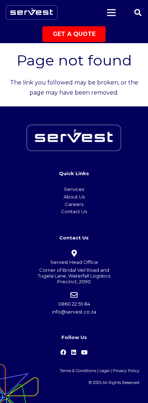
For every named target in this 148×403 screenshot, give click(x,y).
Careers (74, 204)
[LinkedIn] (73, 352)
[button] (138, 12)
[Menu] (111, 13)
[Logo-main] (31, 12)
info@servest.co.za (74, 312)
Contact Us (74, 211)
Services (74, 189)
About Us (74, 197)
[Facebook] (63, 352)
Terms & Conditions (78, 370)
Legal (105, 370)
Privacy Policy (126, 370)
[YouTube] (84, 352)
